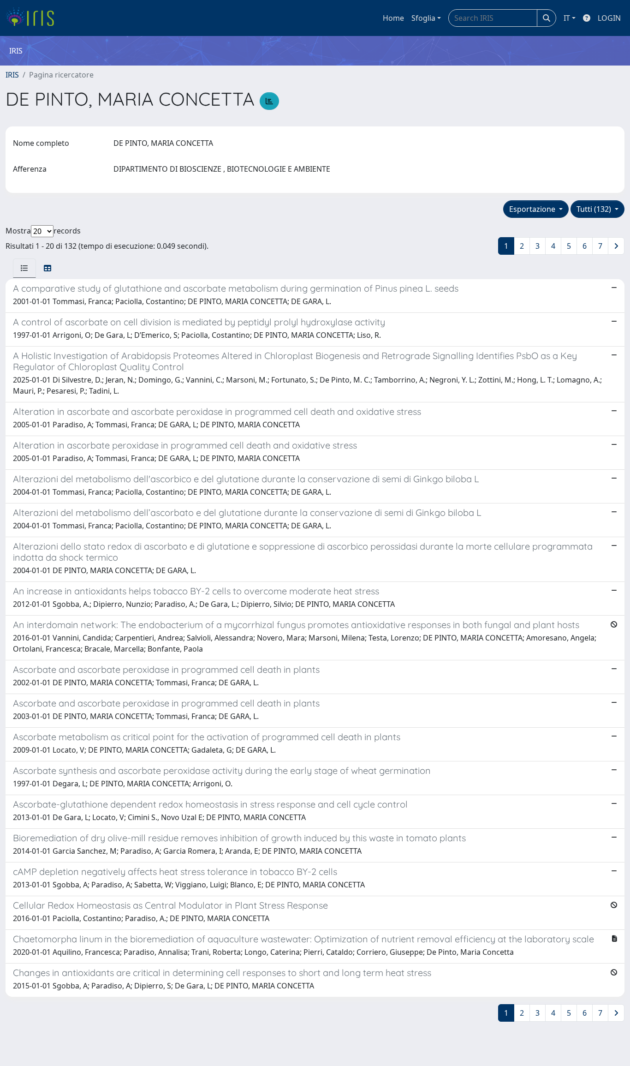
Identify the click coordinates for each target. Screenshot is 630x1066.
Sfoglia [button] (423, 18)
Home (393, 18)
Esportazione (533, 209)
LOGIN (609, 18)
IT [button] (567, 18)
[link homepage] (33, 18)
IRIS (12, 75)
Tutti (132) (595, 209)
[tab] (24, 268)
